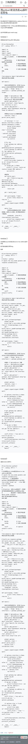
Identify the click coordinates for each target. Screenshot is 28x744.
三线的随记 (10, 2)
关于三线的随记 (10, 742)
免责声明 (18, 742)
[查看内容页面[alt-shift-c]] (1, 17)
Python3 (10, 733)
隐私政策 (3, 742)
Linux (5, 733)
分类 (2, 733)
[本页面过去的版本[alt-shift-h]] (22, 17)
